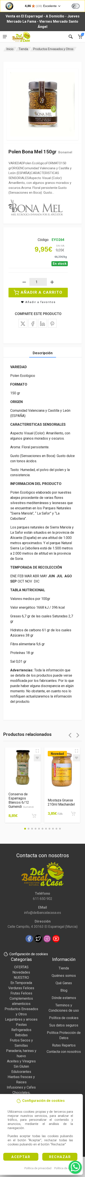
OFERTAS (21, 967)
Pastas (21, 1025)
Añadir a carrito (42, 292)
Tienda (23, 49)
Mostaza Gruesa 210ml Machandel (61, 802)
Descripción (43, 353)
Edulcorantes (21, 1072)
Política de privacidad (37, 1168)
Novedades (21, 972)
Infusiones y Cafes (21, 1087)
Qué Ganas (64, 983)
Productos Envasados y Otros (53, 49)
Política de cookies (66, 1168)
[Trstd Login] (78, 5)
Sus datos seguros (63, 1025)
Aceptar (20, 1157)
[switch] (76, 6)
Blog (63, 990)
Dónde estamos (64, 998)
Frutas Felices (21, 993)
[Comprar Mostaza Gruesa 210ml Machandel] (73, 814)
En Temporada (21, 983)
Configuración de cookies (28, 954)
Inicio (10, 49)
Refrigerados (21, 1030)
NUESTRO (21, 977)
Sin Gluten (21, 1066)
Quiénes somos (64, 976)
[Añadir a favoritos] (37, 757)
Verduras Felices (21, 988)
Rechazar (60, 1157)
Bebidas (21, 1035)
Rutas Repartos (64, 1045)
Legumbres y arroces (21, 1019)
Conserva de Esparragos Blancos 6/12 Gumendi (21, 800)
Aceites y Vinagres (21, 1061)
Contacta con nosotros (64, 1052)
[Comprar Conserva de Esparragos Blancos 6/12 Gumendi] (34, 816)
